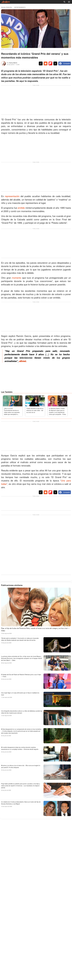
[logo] (6, 2)
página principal (6, 7)
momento (16, 277)
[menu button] (69, 1)
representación (13, 196)
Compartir (66, 63)
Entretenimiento (20, 7)
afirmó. (22, 361)
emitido (21, 207)
